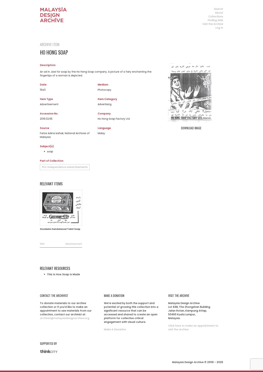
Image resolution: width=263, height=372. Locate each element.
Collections (215, 16)
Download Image (191, 128)
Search (218, 9)
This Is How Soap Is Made (63, 274)
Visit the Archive (212, 24)
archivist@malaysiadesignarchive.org (64, 318)
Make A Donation (115, 329)
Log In (219, 28)
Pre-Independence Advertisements (65, 167)
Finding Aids (215, 20)
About (219, 12)
